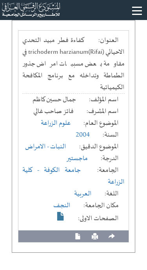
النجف (62, 206)
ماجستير (77, 158)
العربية (83, 194)
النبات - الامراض (45, 147)
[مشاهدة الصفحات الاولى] (60, 216)
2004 (83, 135)
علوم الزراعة (56, 123)
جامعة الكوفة (62, 170)
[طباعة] (95, 236)
